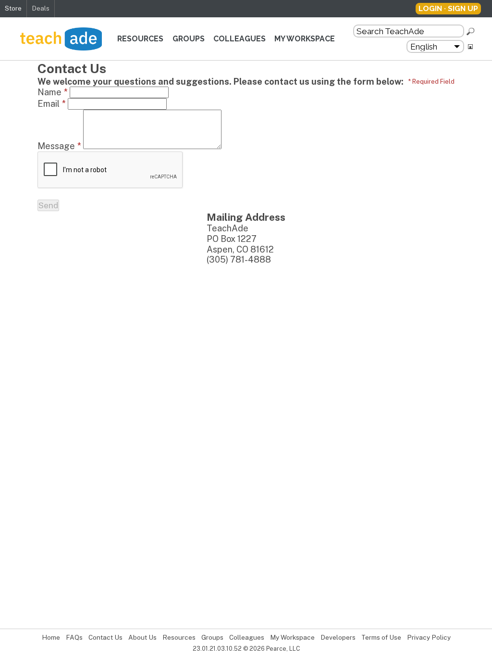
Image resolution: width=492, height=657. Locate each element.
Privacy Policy (429, 637)
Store (13, 8)
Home (51, 637)
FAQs (74, 637)
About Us (142, 637)
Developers (338, 637)
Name (52, 92)
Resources (140, 38)
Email (51, 104)
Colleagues (239, 38)
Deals (40, 8)
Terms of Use (381, 637)
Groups (188, 38)
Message (59, 146)
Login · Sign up (448, 8)
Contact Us (105, 637)
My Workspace (304, 38)
